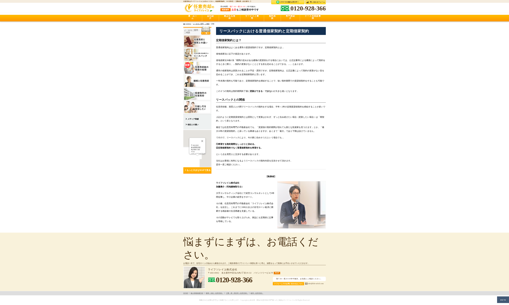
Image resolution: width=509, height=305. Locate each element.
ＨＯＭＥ (188, 24)
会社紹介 (210, 17)
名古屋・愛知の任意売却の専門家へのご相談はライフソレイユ (272, 300)
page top (503, 300)
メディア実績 (193, 119)
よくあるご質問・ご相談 (201, 24)
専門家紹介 (290, 17)
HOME (185, 293)
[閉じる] (202, 141)
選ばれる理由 (229, 17)
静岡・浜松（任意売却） (214, 293)
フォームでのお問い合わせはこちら (289, 284)
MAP (277, 273)
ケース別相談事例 (313, 17)
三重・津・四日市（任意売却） (237, 293)
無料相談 (272, 17)
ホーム (193, 17)
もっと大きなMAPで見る (199, 170)
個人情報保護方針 (197, 293)
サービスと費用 (252, 17)
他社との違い (193, 124)
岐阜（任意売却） (257, 293)
